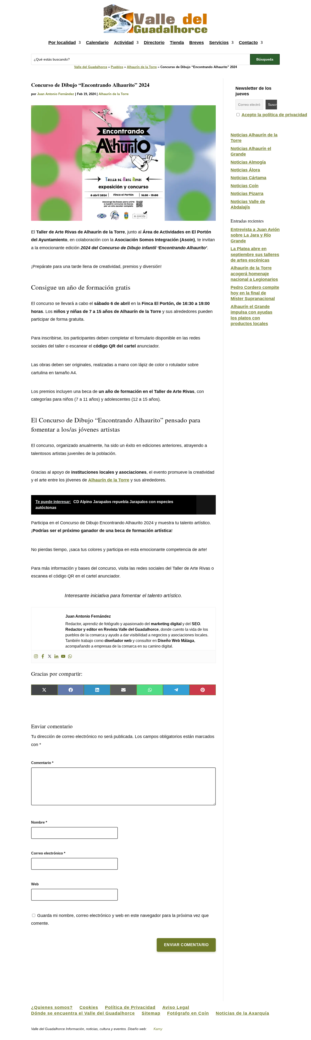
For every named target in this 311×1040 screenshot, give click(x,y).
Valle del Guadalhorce (90, 67)
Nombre (39, 822)
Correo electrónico (48, 853)
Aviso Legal (175, 1007)
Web (35, 884)
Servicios (219, 42)
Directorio (154, 42)
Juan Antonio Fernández (55, 94)
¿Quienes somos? (52, 1007)
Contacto (248, 42)
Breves (196, 42)
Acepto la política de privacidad (274, 114)
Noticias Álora (245, 170)
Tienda (177, 42)
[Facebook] (43, 656)
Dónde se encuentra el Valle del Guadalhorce (83, 1013)
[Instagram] (36, 656)
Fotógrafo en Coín (188, 1013)
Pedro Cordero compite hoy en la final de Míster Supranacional (255, 293)
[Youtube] (63, 656)
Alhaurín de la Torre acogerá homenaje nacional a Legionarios (254, 274)
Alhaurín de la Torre (142, 67)
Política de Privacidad (130, 1007)
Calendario (97, 42)
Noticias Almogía (248, 162)
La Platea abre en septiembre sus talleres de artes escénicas (255, 254)
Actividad (124, 42)
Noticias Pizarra (247, 193)
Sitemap (151, 1013)
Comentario (42, 763)
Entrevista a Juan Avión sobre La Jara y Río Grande (255, 235)
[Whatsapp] (70, 656)
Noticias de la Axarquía (242, 1013)
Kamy (158, 1029)
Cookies (88, 1007)
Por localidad (62, 42)
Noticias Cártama (248, 177)
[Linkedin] (56, 656)
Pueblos (117, 67)
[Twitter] (49, 656)
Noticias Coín (245, 185)
